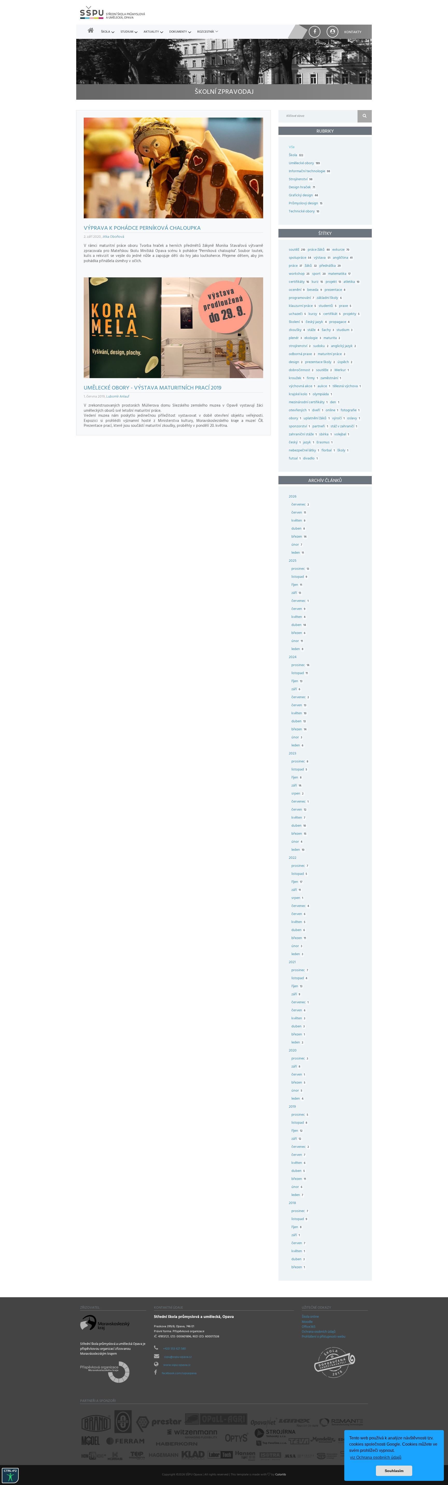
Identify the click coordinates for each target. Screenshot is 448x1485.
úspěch (345, 362)
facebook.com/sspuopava (179, 1373)
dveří (317, 410)
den (334, 402)
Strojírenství (300, 179)
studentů (327, 306)
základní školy (329, 298)
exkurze (340, 250)
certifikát (332, 314)
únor (296, 545)
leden (297, 553)
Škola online (310, 1317)
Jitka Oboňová (113, 237)
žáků (311, 266)
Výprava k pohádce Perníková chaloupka (142, 229)
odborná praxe (302, 354)
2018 (292, 1203)
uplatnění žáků (316, 418)
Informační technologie (309, 171)
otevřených (299, 410)
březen (298, 537)
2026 (292, 497)
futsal (294, 459)
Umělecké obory (304, 163)
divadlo (310, 459)
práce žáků (319, 250)
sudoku (320, 346)
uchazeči (297, 314)
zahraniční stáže (303, 434)
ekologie (312, 338)
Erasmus (324, 442)
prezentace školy (320, 362)
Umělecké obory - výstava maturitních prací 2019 (152, 389)
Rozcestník (205, 32)
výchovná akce (302, 386)
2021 (292, 962)
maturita (332, 338)
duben (298, 529)
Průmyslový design (306, 203)
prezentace (335, 290)
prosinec (300, 569)
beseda (314, 290)
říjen (296, 585)
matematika (339, 274)
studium (344, 330)
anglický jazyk (343, 346)
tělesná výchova (347, 386)
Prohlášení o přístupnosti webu (323, 1337)
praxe (345, 306)
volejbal (341, 434)
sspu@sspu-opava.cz (178, 1357)
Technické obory (304, 211)
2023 (292, 753)
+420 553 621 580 (174, 1349)
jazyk (308, 442)
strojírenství (300, 346)
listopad (299, 577)
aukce (324, 386)
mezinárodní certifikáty (308, 402)
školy (342, 450)
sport (318, 274)
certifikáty (299, 282)
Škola (105, 32)
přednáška (330, 266)
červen (298, 513)
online (332, 410)
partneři (320, 426)
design (296, 362)
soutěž (297, 250)
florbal (327, 450)
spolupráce (300, 258)
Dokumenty (178, 32)
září (296, 593)
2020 (293, 1051)
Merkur (341, 370)
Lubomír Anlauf (117, 396)
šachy (328, 330)
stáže (313, 330)
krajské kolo (299, 394)
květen (298, 521)
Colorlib (280, 1475)
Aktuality (151, 32)
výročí (338, 418)
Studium (127, 32)
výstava (322, 258)
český (294, 442)
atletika (351, 282)
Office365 (309, 1327)
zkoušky (297, 330)
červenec (300, 505)
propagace (339, 322)
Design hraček (302, 187)
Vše (292, 147)
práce (295, 266)
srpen (297, 794)
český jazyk (316, 322)
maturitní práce (331, 354)
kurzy (314, 314)
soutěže (324, 370)
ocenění (297, 290)
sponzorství (299, 426)
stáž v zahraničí (344, 426)
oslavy (353, 418)
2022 (292, 858)
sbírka (325, 434)
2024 (293, 657)
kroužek (296, 378)
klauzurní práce (302, 306)
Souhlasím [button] (394, 1471)
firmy (312, 378)
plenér (295, 338)
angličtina (343, 258)
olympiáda (322, 394)
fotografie (350, 410)
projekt (333, 282)
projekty (351, 314)
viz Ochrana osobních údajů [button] (375, 1457)
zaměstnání (330, 378)
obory (295, 418)
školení (296, 322)
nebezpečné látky (304, 450)
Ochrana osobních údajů (318, 1332)
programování (301, 298)
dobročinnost (301, 370)
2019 (292, 1107)
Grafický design (303, 195)
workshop (299, 274)
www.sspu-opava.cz (176, 1365)
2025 (292, 561)
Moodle (307, 1322)
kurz (317, 282)
